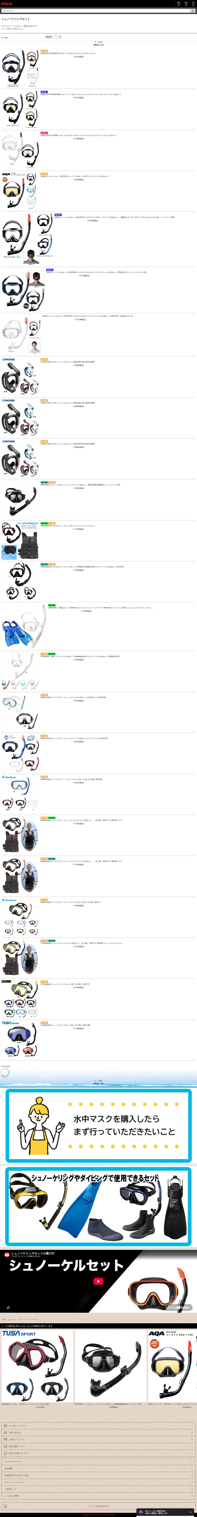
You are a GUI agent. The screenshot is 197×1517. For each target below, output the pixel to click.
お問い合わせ (15, 1432)
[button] (165, 1512)
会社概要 (8, 1468)
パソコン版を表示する (98, 1506)
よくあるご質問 (11, 1496)
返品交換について (17, 1446)
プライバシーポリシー (14, 1482)
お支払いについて (17, 1439)
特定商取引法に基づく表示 (16, 1475)
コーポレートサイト (18, 1426)
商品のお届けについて (19, 1453)
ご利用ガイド (10, 1489)
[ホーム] (3, 1319)
